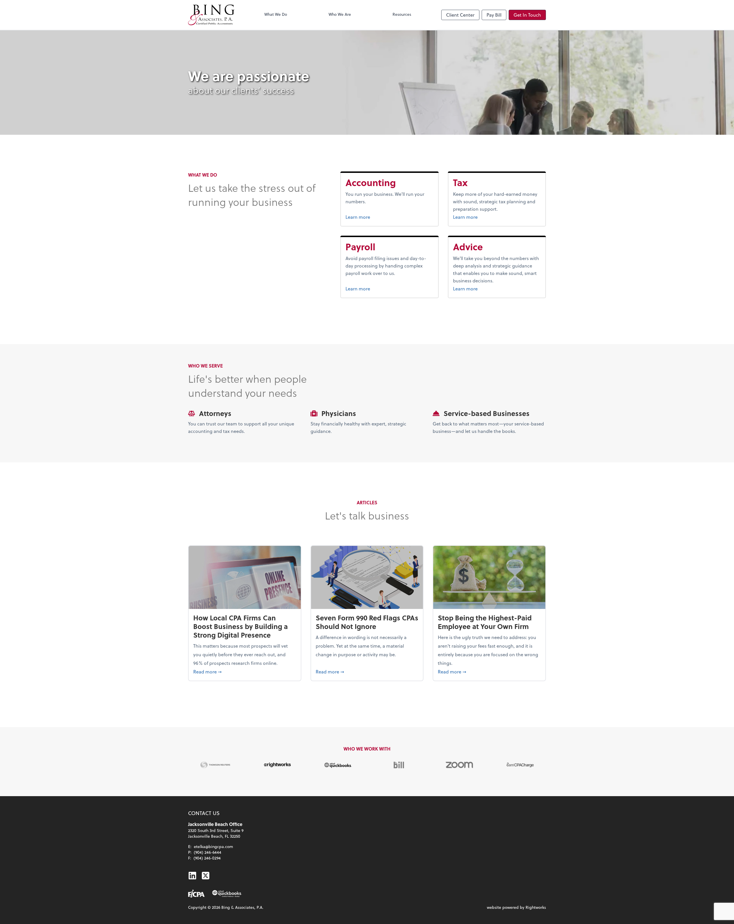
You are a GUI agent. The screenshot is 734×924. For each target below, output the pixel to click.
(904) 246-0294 (207, 858)
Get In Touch (527, 14)
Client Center (460, 14)
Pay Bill (494, 14)
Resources (402, 14)
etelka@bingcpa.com (213, 846)
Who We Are (340, 14)
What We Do (275, 14)
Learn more (379, 216)
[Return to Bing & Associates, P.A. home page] (211, 15)
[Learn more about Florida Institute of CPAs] (196, 894)
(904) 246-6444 (207, 852)
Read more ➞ (244, 671)
